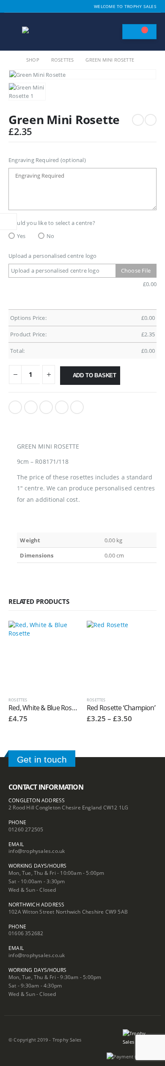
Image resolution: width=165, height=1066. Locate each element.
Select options (64, 634)
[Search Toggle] (111, 31)
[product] (43, 655)
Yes (21, 236)
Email (77, 407)
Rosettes (18, 700)
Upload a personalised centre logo (52, 256)
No (50, 236)
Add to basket (94, 375)
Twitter (31, 407)
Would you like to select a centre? (51, 223)
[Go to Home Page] (11, 60)
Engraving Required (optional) (47, 160)
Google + (62, 407)
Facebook (15, 407)
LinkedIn (46, 407)
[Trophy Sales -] (45, 32)
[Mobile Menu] (14, 31)
